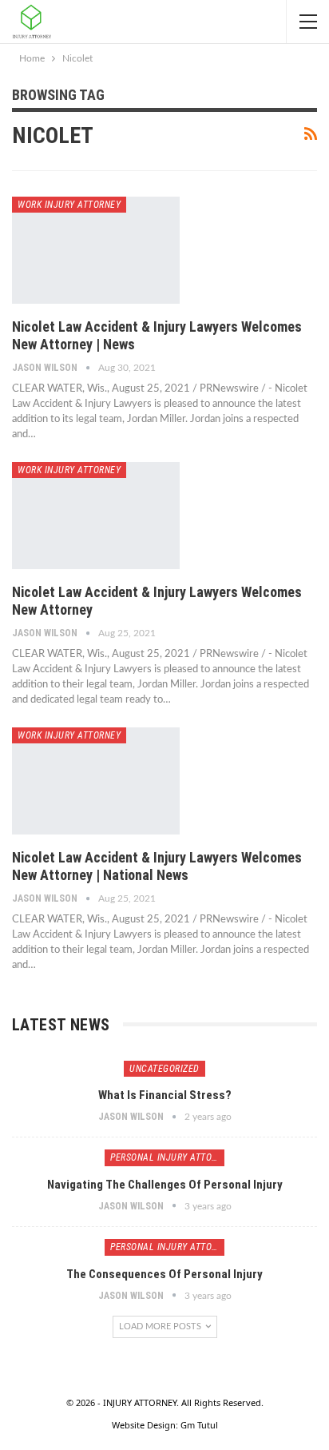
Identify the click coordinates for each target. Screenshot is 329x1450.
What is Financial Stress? (165, 1095)
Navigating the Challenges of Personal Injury (165, 1184)
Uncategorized (164, 1068)
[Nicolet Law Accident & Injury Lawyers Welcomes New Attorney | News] (96, 250)
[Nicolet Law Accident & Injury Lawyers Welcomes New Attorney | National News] (96, 781)
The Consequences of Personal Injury (164, 1274)
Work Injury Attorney (69, 204)
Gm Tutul (199, 1425)
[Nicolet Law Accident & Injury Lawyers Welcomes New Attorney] (96, 515)
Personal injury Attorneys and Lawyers (167, 1157)
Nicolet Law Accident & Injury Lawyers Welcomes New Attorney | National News (157, 866)
